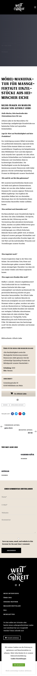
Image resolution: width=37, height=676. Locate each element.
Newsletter (9, 614)
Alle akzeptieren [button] (19, 665)
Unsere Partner (10, 602)
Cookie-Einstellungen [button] (18, 659)
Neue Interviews (11, 593)
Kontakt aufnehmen (13, 638)
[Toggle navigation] (30, 7)
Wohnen (4, 52)
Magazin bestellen (12, 606)
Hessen (5, 405)
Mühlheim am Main (17, 405)
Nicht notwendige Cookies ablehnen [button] (18, 671)
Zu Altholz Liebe (20, 394)
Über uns (7, 598)
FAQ (5, 610)
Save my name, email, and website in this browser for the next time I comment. (17, 542)
